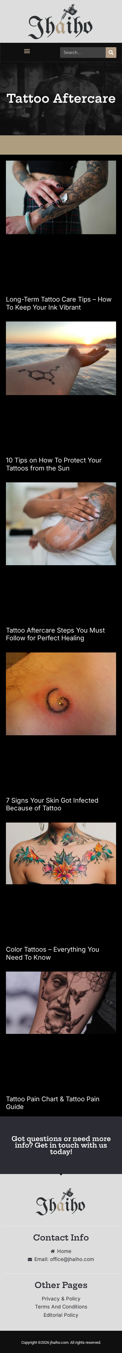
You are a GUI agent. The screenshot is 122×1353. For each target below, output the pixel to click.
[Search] (111, 52)
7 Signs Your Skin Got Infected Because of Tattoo (52, 804)
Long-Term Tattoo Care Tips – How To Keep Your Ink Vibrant (59, 303)
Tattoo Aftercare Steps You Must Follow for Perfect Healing (55, 634)
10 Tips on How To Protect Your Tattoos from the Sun (54, 464)
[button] (27, 51)
